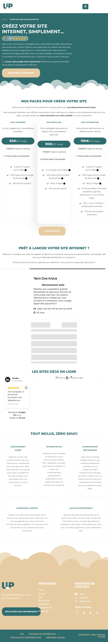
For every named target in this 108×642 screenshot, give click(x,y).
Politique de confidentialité (26, 637)
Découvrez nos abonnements (21, 611)
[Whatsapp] (83, 613)
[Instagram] (97, 613)
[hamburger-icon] (85, 6)
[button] (37, 377)
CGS (22, 634)
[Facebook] (77, 613)
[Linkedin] (90, 613)
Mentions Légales (55, 637)
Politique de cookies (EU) (42, 634)
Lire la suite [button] (13, 404)
